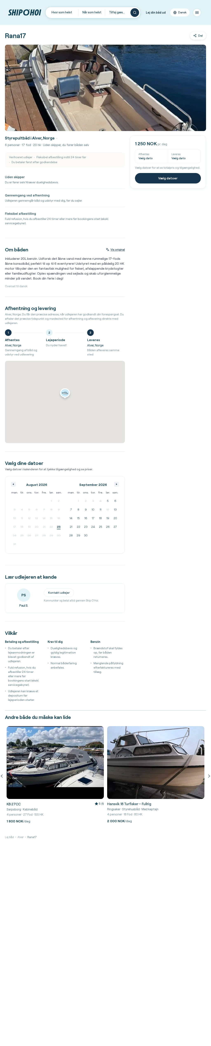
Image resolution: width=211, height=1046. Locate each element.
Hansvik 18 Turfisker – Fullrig (129, 804)
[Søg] (134, 12)
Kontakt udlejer (59, 592)
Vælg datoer (168, 178)
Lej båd (9, 837)
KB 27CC (14, 804)
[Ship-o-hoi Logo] (24, 12)
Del (200, 35)
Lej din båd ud (156, 12)
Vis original (117, 249)
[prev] (2, 776)
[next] (208, 776)
